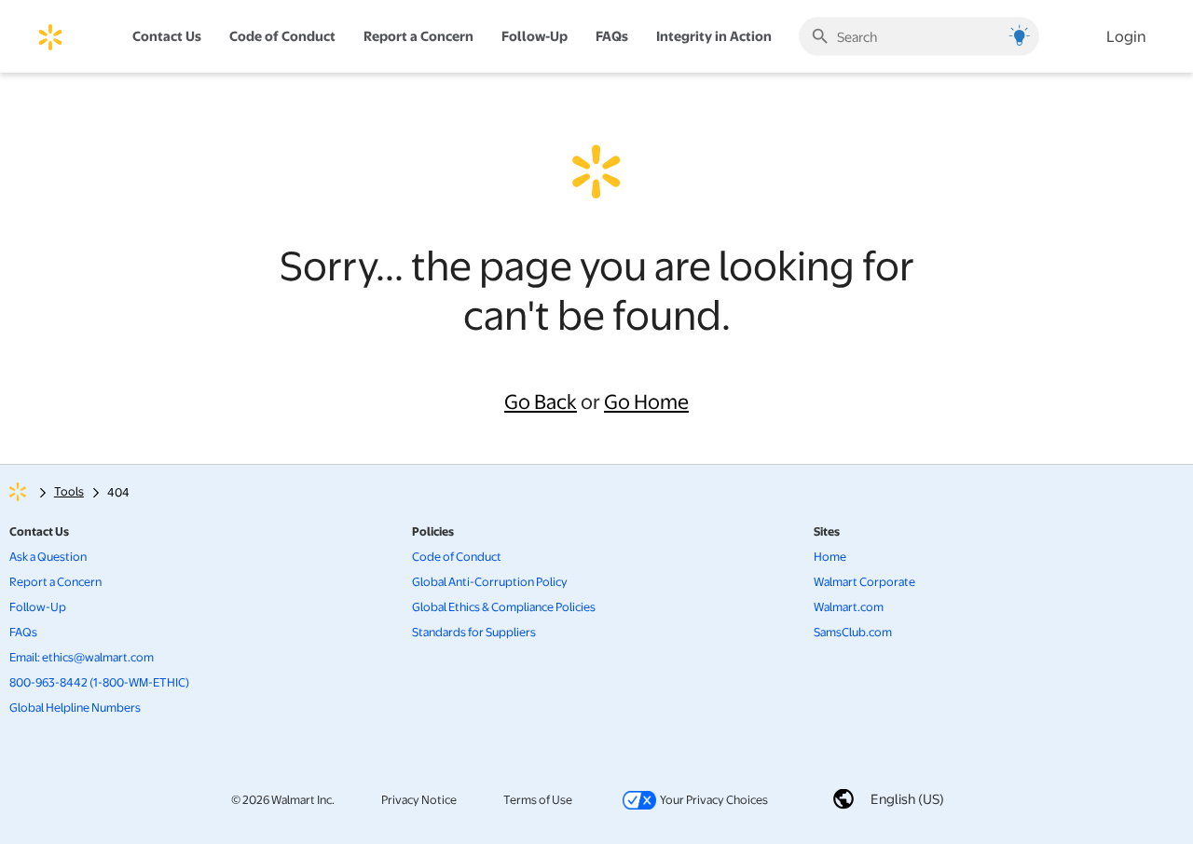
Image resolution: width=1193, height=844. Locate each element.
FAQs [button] (612, 35)
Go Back (540, 401)
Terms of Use (537, 799)
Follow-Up (534, 35)
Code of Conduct (456, 556)
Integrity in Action (714, 35)
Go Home (646, 401)
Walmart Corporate (864, 581)
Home (830, 556)
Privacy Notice (419, 799)
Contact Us (166, 35)
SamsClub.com (853, 631)
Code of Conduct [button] (282, 35)
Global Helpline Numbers (75, 707)
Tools (69, 491)
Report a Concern (418, 35)
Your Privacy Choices (693, 799)
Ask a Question (48, 556)
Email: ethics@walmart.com (81, 656)
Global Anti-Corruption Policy (490, 581)
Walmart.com (849, 606)
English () (907, 798)
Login (1126, 36)
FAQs (23, 631)
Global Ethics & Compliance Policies (504, 606)
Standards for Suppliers (474, 631)
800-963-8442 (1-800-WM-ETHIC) (99, 682)
